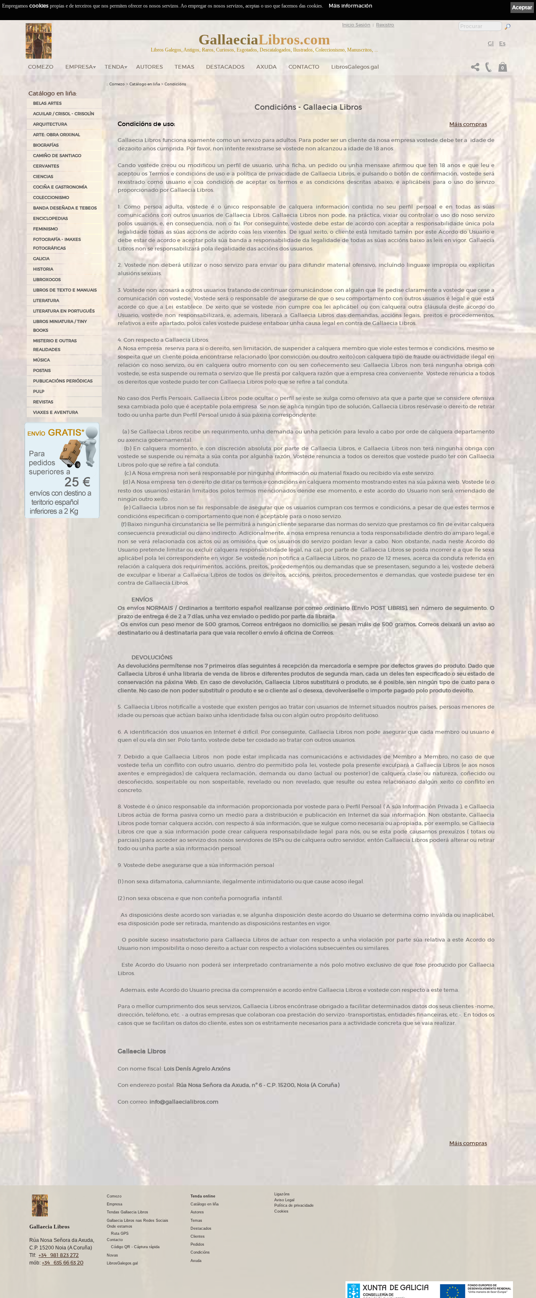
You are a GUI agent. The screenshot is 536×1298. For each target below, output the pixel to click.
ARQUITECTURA (50, 124)
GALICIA (41, 258)
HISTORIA (43, 269)
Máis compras (468, 124)
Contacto (304, 66)
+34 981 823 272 (59, 1255)
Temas (184, 66)
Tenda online (203, 1196)
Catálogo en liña (144, 84)
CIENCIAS (43, 176)
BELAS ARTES (47, 103)
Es (502, 43)
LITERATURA (46, 300)
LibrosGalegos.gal (355, 66)
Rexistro (385, 25)
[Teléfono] (487, 69)
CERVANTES (46, 166)
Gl (491, 43)
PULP (38, 391)
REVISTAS (43, 402)
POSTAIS (42, 370)
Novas (112, 1255)
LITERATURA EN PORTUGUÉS (64, 311)
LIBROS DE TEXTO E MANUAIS (65, 290)
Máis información (350, 6)
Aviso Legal (284, 1200)
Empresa (79, 66)
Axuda (266, 66)
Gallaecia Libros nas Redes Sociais (137, 1220)
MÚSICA (41, 360)
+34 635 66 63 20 (62, 1262)
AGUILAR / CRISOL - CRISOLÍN (63, 113)
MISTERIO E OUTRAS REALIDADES (55, 345)
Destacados (201, 1228)
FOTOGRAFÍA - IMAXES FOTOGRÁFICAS (57, 244)
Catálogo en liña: (52, 93)
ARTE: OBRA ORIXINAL (56, 134)
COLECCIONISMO (51, 197)
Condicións (175, 84)
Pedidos (197, 1244)
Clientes (198, 1236)
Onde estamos (119, 1226)
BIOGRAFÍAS (46, 145)
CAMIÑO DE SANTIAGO (57, 155)
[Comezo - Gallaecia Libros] (38, 41)
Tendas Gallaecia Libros (127, 1212)
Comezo (41, 66)
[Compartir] (475, 69)
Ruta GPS (120, 1233)
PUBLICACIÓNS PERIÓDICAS (63, 381)
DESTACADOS (225, 66)
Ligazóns (282, 1194)
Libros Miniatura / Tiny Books (60, 326)
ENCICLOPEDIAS (50, 218)
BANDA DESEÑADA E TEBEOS (65, 208)
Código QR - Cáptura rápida (135, 1247)
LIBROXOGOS (47, 279)
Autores (149, 66)
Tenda (114, 66)
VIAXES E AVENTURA (55, 412)
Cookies (281, 1211)
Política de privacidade (294, 1205)
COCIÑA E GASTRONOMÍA (60, 187)
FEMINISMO (45, 229)
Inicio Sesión (356, 25)
